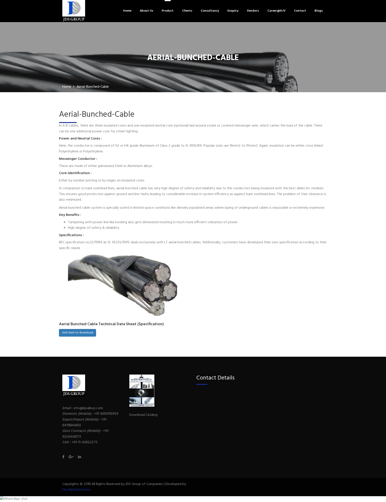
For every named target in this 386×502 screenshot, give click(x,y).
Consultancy (210, 10)
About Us (146, 10)
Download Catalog (143, 415)
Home (127, 10)
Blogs (319, 10)
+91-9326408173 (85, 434)
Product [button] (168, 10)
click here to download (77, 332)
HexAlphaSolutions (76, 490)
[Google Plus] (71, 457)
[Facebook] (64, 457)
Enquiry (232, 10)
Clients (187, 10)
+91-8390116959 (90, 414)
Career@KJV (276, 10)
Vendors (253, 10)
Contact (300, 10)
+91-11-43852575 (80, 442)
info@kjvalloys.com (82, 408)
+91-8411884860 (84, 422)
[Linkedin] (78, 457)
